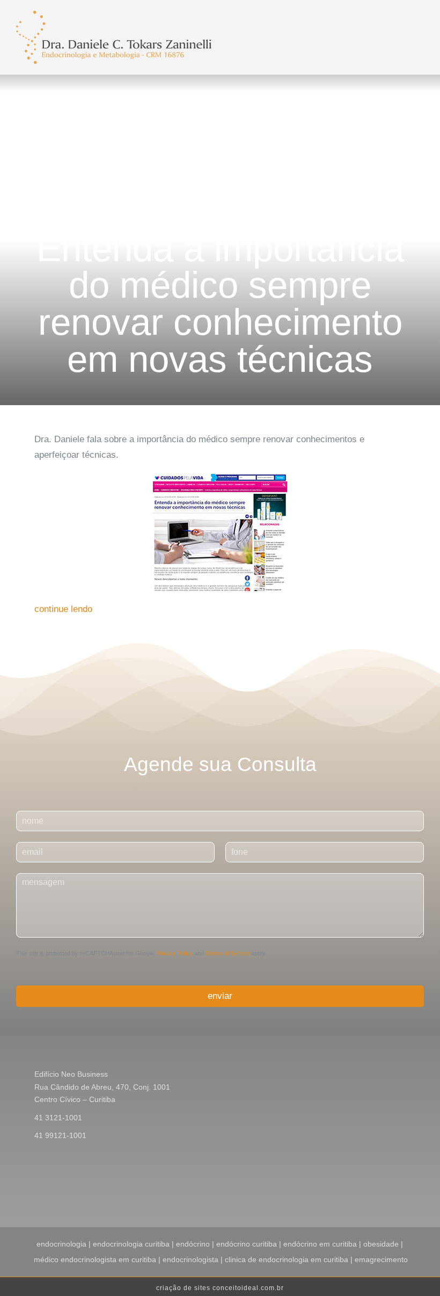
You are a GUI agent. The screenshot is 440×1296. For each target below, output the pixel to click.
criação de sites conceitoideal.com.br (220, 1288)
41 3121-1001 (58, 1117)
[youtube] (403, 1190)
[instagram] (386, 1190)
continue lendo (63, 609)
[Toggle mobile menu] (323, 23)
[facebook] (369, 1190)
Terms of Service (228, 953)
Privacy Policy (174, 953)
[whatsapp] (420, 1190)
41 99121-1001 (60, 1135)
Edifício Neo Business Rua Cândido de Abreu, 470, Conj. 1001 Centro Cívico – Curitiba (102, 1087)
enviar (220, 996)
